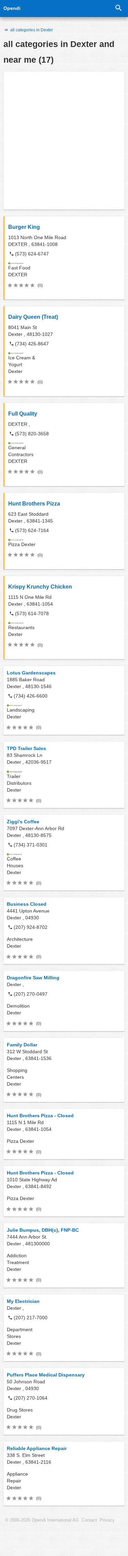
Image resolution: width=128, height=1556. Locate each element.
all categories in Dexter (31, 30)
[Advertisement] (64, 140)
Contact (89, 1520)
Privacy (107, 1520)
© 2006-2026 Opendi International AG (42, 1520)
